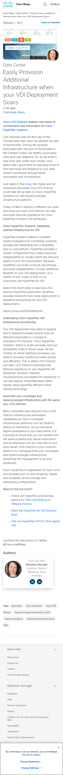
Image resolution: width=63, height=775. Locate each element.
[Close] (58, 747)
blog (28, 184)
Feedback (12, 693)
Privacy (10, 711)
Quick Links (14, 649)
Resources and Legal (19, 685)
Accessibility (13, 725)
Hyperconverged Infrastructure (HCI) (32, 612)
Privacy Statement (30, 761)
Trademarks (13, 731)
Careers (11, 669)
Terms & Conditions (16, 705)
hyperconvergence (14, 619)
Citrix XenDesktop (36, 500)
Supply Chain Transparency (20, 737)
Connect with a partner (18, 675)
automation (16, 606)
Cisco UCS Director (15, 122)
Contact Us (12, 663)
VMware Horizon (21, 504)
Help (9, 699)
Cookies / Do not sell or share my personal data (27, 718)
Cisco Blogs (23, 4)
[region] (31, 759)
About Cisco (13, 657)
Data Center (22, 13)
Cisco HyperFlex (34, 606)
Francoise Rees (14, 112)
